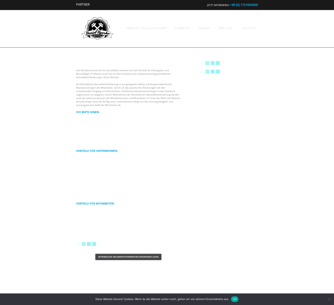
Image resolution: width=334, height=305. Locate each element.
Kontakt (249, 28)
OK (235, 299)
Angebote (182, 28)
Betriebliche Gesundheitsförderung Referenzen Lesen (128, 256)
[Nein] (329, 299)
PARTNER (83, 4)
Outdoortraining (217, 129)
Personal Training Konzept (146, 28)
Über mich (225, 28)
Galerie (204, 28)
